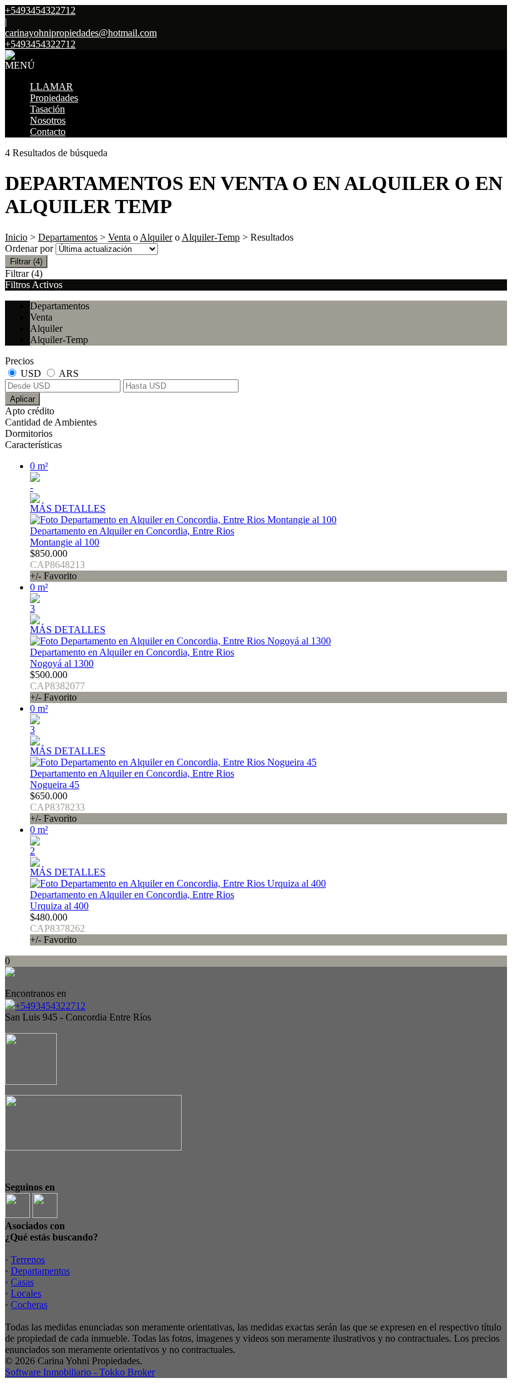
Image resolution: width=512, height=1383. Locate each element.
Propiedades (54, 97)
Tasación (47, 109)
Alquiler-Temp (211, 237)
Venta (119, 237)
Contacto (48, 131)
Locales (26, 1293)
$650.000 (57, 807)
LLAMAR (51, 86)
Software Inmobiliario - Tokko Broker (80, 1372)
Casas (22, 1282)
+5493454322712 (50, 1006)
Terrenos (28, 1259)
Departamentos (67, 237)
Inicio (16, 237)
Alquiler (156, 237)
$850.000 (57, 564)
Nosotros (48, 120)
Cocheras (29, 1304)
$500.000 (57, 685)
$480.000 (57, 928)
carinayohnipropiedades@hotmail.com (81, 32)
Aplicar (22, 399)
